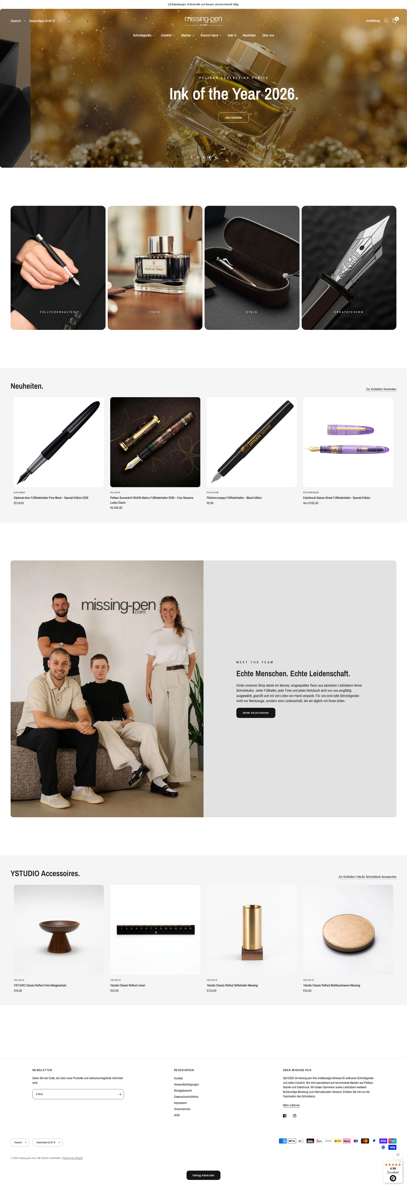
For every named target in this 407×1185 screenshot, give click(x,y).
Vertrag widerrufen (203, 1175)
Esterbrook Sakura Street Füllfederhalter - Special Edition (336, 497)
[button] (154, 117)
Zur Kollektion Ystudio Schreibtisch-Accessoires (367, 876)
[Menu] (400, 1163)
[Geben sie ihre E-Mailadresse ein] (120, 1094)
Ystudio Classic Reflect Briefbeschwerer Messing (331, 985)
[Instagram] (297, 1115)
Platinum (213, 492)
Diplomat (20, 492)
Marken (186, 35)
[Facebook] (287, 1115)
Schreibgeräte (142, 35)
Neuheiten (249, 35)
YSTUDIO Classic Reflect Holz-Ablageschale (40, 985)
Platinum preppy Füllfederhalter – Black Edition (234, 497)
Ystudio (19, 980)
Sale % (232, 35)
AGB (177, 1115)
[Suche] (386, 20)
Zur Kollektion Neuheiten (381, 389)
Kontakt (178, 1078)
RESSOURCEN (184, 1070)
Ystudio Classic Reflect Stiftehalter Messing (232, 985)
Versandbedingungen (186, 1084)
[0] (393, 20)
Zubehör (166, 35)
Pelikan (115, 492)
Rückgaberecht (183, 1090)
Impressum (180, 1103)
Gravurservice (182, 1109)
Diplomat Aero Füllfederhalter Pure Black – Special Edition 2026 (51, 497)
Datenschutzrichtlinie (186, 1096)
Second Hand (209, 35)
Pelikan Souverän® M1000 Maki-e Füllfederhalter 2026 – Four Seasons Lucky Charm (151, 500)
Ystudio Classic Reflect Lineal (127, 985)
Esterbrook (311, 492)
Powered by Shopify (72, 1158)
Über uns (268, 35)
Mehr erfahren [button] (291, 1105)
